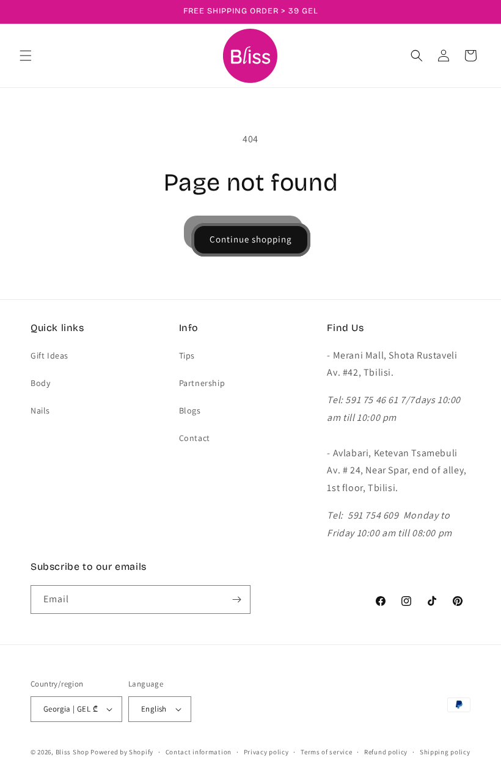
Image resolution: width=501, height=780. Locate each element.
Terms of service (326, 752)
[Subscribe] (236, 599)
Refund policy (386, 752)
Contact (194, 437)
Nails (40, 410)
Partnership (202, 382)
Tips (187, 355)
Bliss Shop (72, 752)
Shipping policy (445, 752)
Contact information (199, 752)
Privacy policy (266, 752)
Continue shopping (251, 239)
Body (40, 382)
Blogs (190, 410)
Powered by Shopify (121, 752)
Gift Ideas (49, 355)
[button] (25, 55)
